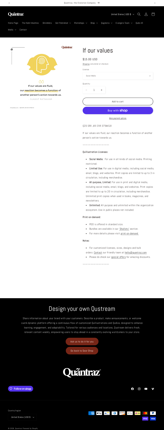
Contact (98, 252)
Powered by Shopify (30, 428)
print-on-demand (130, 233)
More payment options (118, 118)
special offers (118, 257)
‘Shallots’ (124, 228)
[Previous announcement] (9, 3)
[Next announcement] (154, 3)
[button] (62, 23)
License (86, 69)
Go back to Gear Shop (82, 350)
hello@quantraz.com (136, 252)
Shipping (86, 64)
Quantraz (18, 428)
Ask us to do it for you (82, 341)
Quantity (86, 83)
